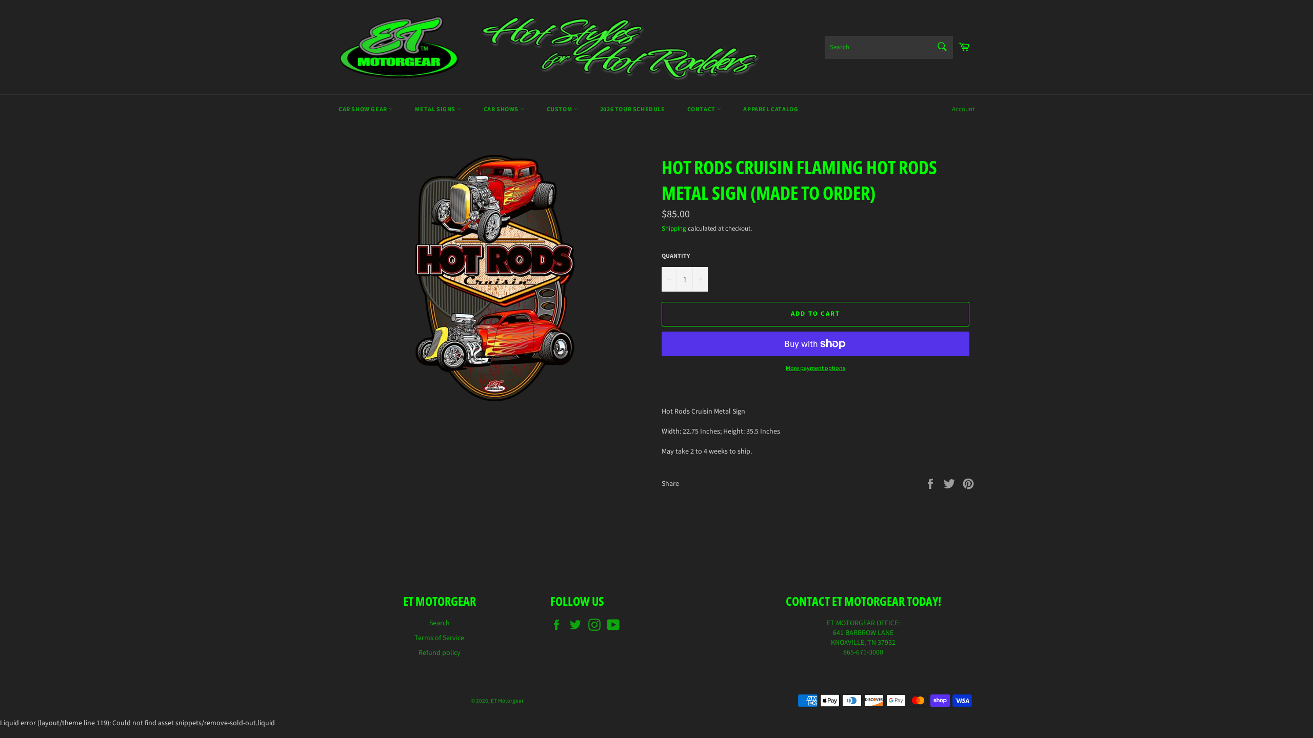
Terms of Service (439, 638)
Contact (702, 109)
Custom (560, 109)
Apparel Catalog (770, 109)
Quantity (676, 256)
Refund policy (440, 653)
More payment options (815, 368)
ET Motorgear (507, 701)
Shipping (674, 228)
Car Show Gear (363, 109)
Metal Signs (435, 109)
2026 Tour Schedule (632, 109)
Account (963, 109)
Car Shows (502, 109)
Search (439, 623)
